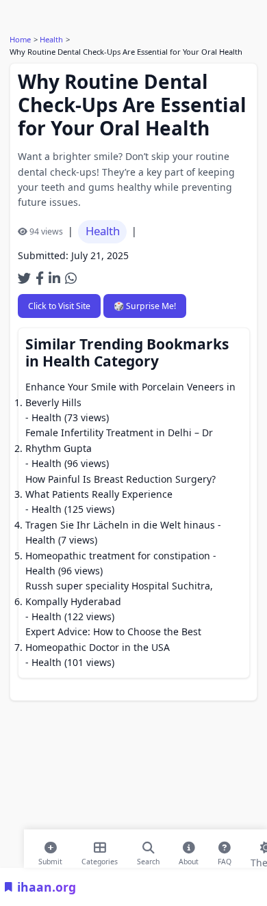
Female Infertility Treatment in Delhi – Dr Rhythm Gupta (119, 440)
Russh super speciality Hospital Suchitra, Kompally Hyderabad (119, 593)
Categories (99, 859)
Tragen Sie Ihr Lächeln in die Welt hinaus (120, 524)
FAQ (224, 859)
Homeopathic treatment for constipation (117, 555)
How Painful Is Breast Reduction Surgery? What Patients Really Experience (120, 486)
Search (148, 859)
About (189, 859)
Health (51, 39)
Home (20, 39)
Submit (50, 859)
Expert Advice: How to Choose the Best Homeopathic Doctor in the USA (113, 639)
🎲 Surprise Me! (145, 306)
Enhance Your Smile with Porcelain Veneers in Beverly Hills (130, 394)
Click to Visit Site (59, 306)
